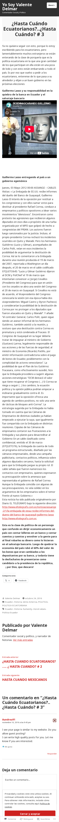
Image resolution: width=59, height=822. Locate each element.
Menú (52, 5)
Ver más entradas (23, 640)
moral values (39, 609)
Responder (52, 753)
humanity (27, 609)
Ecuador (9, 601)
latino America (30, 601)
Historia (18, 601)
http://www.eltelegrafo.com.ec (19, 518)
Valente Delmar (12, 598)
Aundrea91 (8, 719)
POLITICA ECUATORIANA (14, 605)
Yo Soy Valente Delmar (17, 6)
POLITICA (43, 601)
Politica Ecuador (10, 612)
